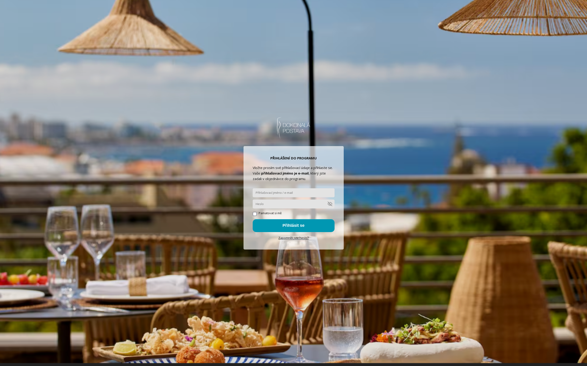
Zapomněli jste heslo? (293, 238)
